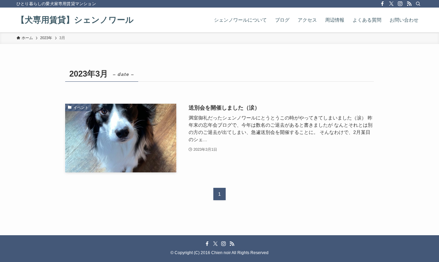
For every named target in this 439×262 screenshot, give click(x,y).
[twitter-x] (391, 4)
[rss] (409, 4)
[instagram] (400, 4)
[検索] (418, 4)
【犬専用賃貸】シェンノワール (75, 20)
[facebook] (382, 4)
